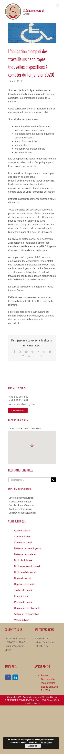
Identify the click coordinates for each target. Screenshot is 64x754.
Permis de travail (23, 602)
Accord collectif (22, 530)
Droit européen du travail (27, 566)
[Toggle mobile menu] (57, 5)
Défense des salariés (25, 554)
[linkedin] (15, 677)
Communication (22, 536)
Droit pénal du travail (25, 572)
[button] (32, 445)
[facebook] (8, 677)
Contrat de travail (23, 542)
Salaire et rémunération (26, 614)
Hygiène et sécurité (24, 584)
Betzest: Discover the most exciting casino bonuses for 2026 (49, 683)
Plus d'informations (43, 742)
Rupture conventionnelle (27, 608)
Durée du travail (22, 578)
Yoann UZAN (53, 700)
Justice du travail (23, 590)
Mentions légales (32, 703)
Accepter (32, 745)
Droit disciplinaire (23, 560)
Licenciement (21, 596)
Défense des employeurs (27, 548)
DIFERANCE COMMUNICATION (19, 700)
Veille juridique (21, 620)
